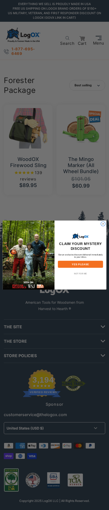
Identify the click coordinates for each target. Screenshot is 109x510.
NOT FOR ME (80, 273)
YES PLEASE (80, 264)
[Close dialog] (103, 223)
